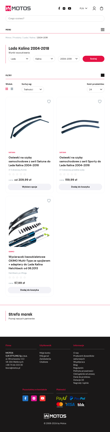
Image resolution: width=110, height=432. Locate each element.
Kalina (32, 37)
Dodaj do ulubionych (49, 101)
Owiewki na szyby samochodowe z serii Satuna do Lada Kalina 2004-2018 (30, 161)
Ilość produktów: (95, 84)
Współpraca (79, 362)
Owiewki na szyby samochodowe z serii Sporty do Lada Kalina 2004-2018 (80, 161)
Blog (75, 365)
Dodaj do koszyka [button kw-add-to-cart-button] (80, 186)
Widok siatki (7, 89)
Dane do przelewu (81, 377)
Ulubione (44, 362)
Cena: (11, 180)
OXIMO (11, 251)
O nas (76, 352)
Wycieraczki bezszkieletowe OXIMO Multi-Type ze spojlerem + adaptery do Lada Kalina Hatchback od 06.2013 (29, 262)
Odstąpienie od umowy (84, 374)
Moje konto (45, 352)
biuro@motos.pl (13, 368)
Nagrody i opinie (81, 383)
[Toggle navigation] (102, 30)
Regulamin (78, 368)
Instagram (64, 8)
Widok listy (12, 89)
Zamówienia (45, 358)
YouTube (69, 8)
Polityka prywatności (83, 371)
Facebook (59, 8)
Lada (25, 37)
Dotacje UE (78, 380)
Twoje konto (94, 8)
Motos (8, 37)
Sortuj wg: (27, 84)
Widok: (9, 84)
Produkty (17, 37)
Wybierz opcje (29, 186)
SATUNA (12, 152)
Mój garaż (44, 355)
